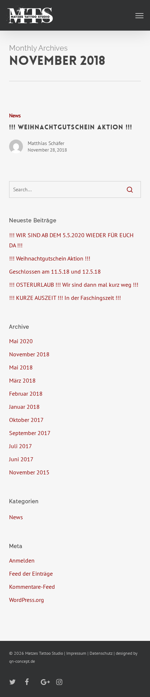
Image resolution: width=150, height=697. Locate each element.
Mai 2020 (21, 341)
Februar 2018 (26, 393)
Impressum (76, 653)
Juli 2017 (20, 446)
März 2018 (22, 380)
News (15, 115)
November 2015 (29, 472)
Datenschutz (101, 653)
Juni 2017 (21, 459)
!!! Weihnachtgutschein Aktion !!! (49, 258)
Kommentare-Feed (32, 586)
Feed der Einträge (31, 573)
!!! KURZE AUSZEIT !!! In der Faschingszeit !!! (65, 297)
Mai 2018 (21, 367)
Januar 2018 (24, 406)
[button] (139, 15)
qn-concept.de (22, 661)
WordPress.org (26, 599)
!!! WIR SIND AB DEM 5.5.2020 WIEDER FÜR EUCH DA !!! (71, 240)
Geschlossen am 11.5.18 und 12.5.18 (55, 271)
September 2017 (30, 432)
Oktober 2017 (26, 419)
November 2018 (29, 354)
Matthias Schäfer (46, 143)
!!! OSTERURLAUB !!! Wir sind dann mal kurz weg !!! (73, 284)
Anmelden (22, 560)
